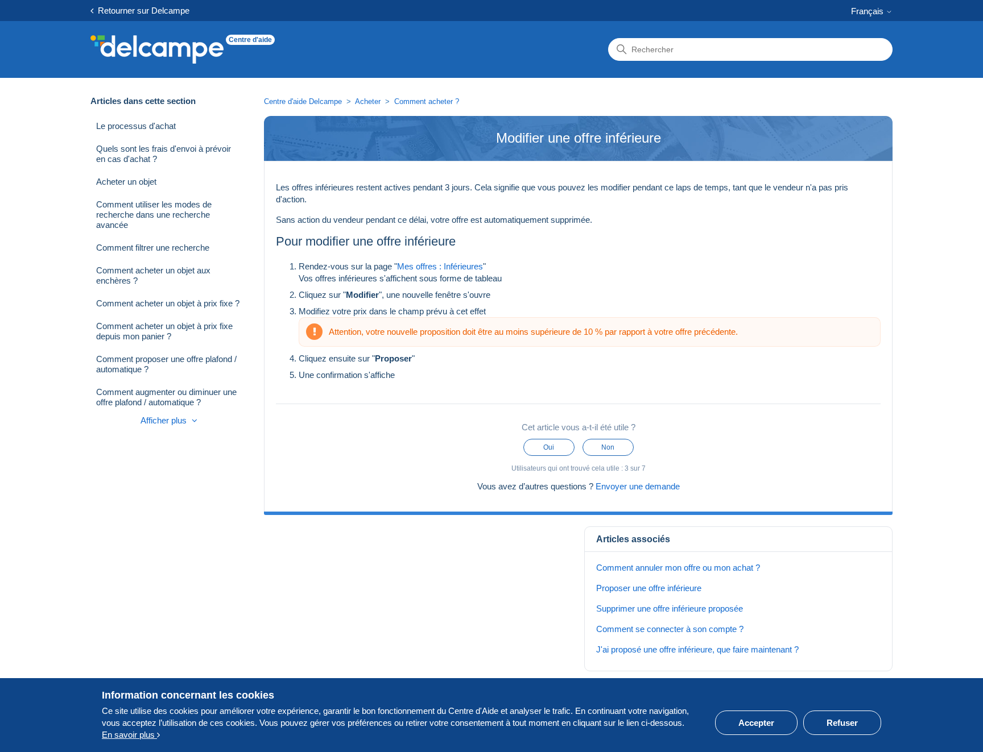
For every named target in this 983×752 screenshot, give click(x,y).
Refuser (842, 723)
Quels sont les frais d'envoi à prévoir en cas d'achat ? (163, 154)
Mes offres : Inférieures (440, 266)
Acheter (368, 101)
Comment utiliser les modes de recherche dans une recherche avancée (154, 215)
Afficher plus (165, 420)
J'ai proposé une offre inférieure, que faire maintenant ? (697, 649)
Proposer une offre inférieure (648, 588)
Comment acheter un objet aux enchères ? (153, 275)
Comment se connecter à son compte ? (670, 629)
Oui (548, 447)
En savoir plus (129, 734)
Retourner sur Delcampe (141, 10)
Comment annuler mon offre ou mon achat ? (678, 567)
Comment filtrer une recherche (152, 247)
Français (868, 11)
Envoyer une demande (638, 486)
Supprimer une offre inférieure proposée (669, 608)
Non (607, 447)
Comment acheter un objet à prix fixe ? (167, 303)
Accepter (756, 723)
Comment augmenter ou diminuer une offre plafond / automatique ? (166, 397)
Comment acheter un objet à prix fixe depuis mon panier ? (164, 331)
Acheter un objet (126, 181)
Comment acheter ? (426, 101)
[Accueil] (157, 49)
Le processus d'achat (136, 126)
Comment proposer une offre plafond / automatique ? (166, 364)
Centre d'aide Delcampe (304, 101)
